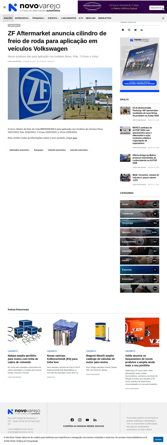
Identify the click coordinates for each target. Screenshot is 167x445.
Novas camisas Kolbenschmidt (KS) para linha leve (62, 359)
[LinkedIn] (142, 30)
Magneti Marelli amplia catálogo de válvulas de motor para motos (100, 359)
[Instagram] (129, 30)
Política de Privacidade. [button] (27, 441)
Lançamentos (14, 25)
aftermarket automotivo (19, 150)
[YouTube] (135, 30)
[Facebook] (123, 30)
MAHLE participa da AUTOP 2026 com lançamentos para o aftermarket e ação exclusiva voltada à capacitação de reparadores (142, 135)
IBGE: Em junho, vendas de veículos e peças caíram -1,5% (146, 177)
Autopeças (38, 150)
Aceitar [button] (158, 439)
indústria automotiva (56, 150)
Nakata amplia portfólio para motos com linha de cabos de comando (23, 359)
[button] (4, 7)
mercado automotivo (79, 150)
